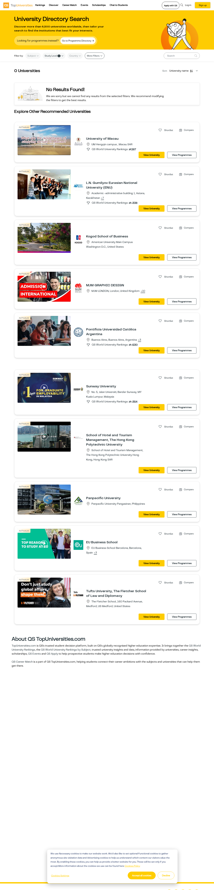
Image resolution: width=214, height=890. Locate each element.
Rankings (40, 5)
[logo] (18, 5)
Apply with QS (170, 5)
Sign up (203, 5)
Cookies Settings (60, 875)
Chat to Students (119, 5)
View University (151, 154)
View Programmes (182, 154)
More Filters (93, 55)
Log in (188, 5)
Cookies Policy (132, 865)
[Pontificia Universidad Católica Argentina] (78, 332)
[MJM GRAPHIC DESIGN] (78, 287)
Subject (31, 55)
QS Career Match (22, 661)
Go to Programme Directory (77, 40)
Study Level (52, 55)
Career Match (69, 5)
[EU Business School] (78, 544)
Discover (53, 5)
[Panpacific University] (78, 500)
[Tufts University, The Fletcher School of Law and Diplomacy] (78, 593)
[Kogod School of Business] (78, 239)
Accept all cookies (141, 875)
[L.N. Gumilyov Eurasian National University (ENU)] (78, 185)
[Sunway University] (78, 389)
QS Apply (52, 653)
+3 (139, 340)
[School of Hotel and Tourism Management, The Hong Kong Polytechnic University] (78, 437)
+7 (102, 198)
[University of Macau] (78, 141)
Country (73, 55)
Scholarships (99, 5)
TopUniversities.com (24, 645)
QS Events (34, 653)
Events (84, 5)
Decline (166, 875)
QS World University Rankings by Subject (66, 649)
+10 (143, 291)
